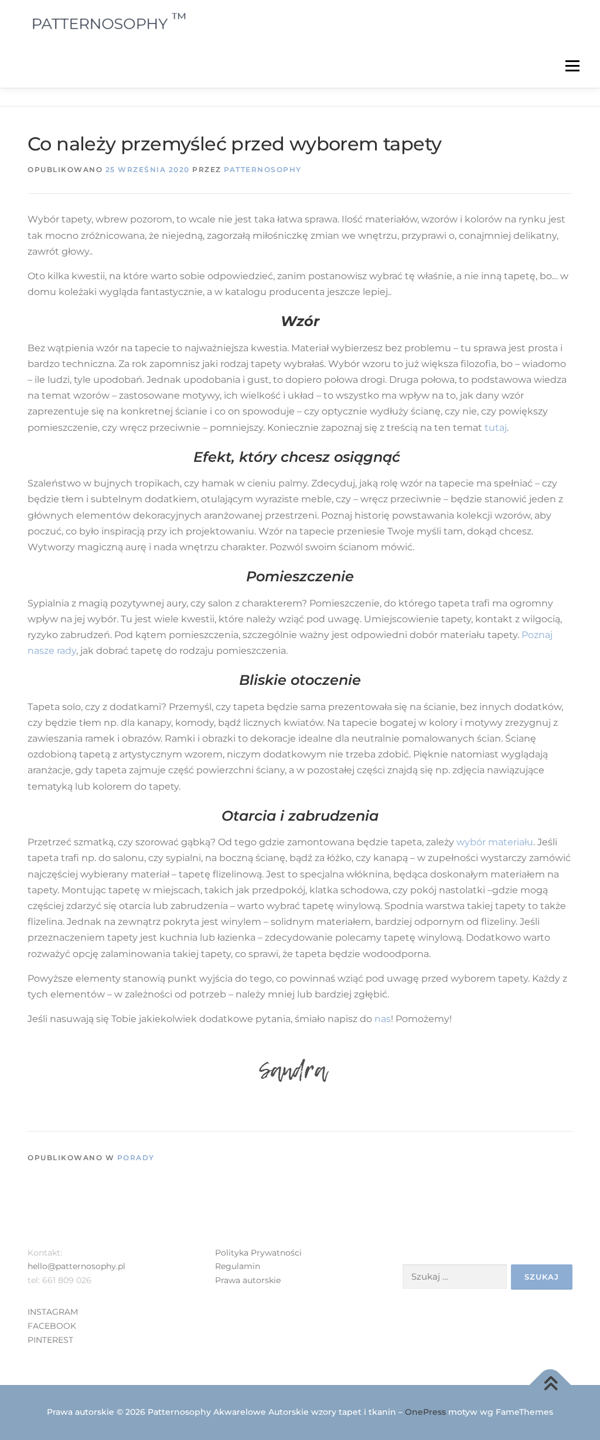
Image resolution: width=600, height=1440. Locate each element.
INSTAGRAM (53, 1312)
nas (382, 1018)
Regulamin (237, 1266)
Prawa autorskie (248, 1280)
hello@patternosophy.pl (76, 1266)
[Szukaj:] (455, 1277)
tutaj (494, 427)
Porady (136, 1157)
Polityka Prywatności (258, 1252)
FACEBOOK (52, 1326)
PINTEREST (50, 1340)
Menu (572, 65)
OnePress (425, 1412)
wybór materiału (494, 842)
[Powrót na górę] (550, 1385)
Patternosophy (263, 169)
